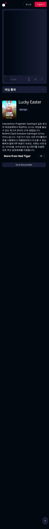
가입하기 (41, 4)
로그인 (28, 4)
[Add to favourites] (35, 79)
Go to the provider (24, 164)
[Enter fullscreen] (42, 79)
